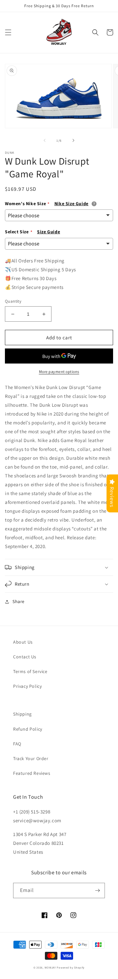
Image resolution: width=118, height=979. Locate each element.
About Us (23, 642)
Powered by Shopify (71, 967)
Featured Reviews (31, 773)
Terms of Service (30, 671)
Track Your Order (31, 758)
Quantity (13, 301)
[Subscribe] (97, 890)
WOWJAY (50, 967)
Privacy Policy (27, 686)
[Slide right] (73, 140)
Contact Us (24, 657)
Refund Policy (27, 729)
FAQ (17, 744)
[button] (8, 32)
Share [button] (18, 601)
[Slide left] (44, 140)
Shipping (22, 714)
